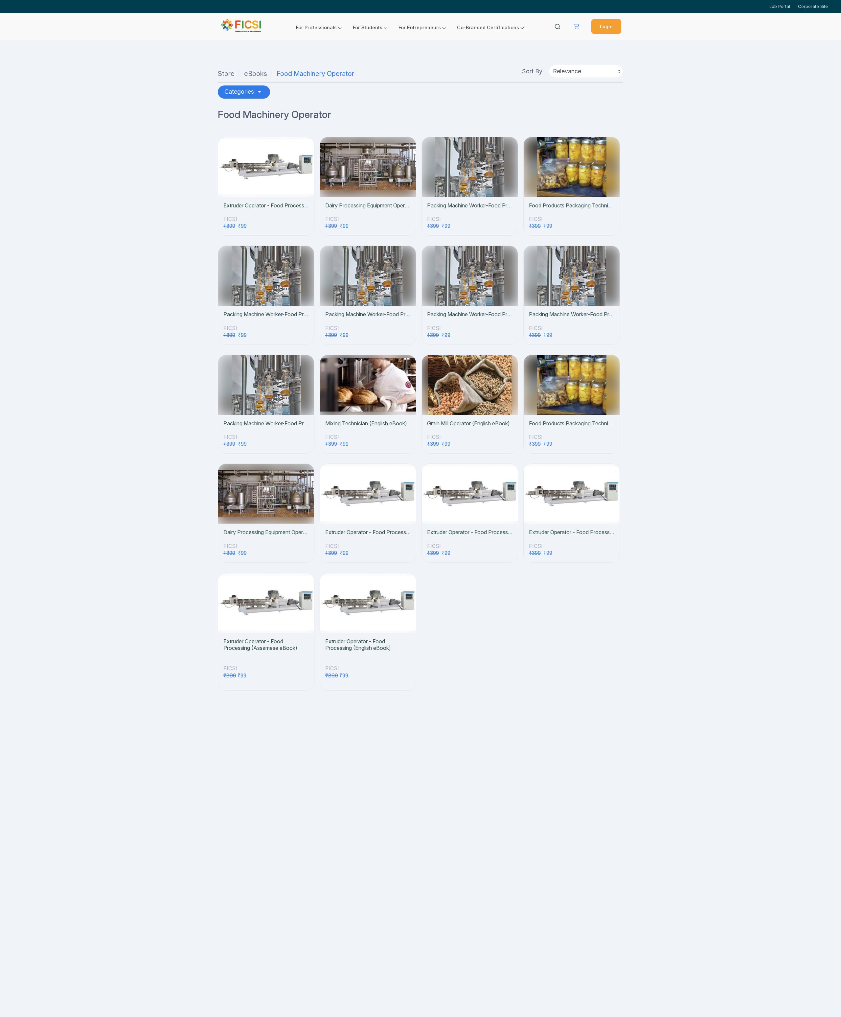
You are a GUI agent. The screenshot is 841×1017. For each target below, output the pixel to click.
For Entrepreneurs (419, 28)
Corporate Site (813, 6)
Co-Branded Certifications (488, 28)
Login (606, 26)
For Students (367, 28)
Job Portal (779, 6)
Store (226, 74)
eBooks (255, 74)
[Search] (557, 27)
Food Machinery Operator (315, 74)
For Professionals (316, 28)
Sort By (532, 71)
